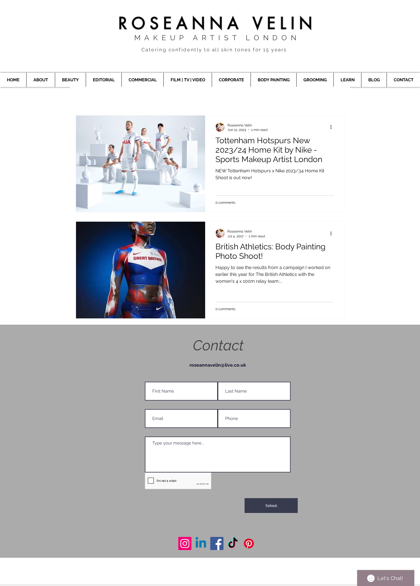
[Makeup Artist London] (184, 543)
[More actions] (332, 127)
